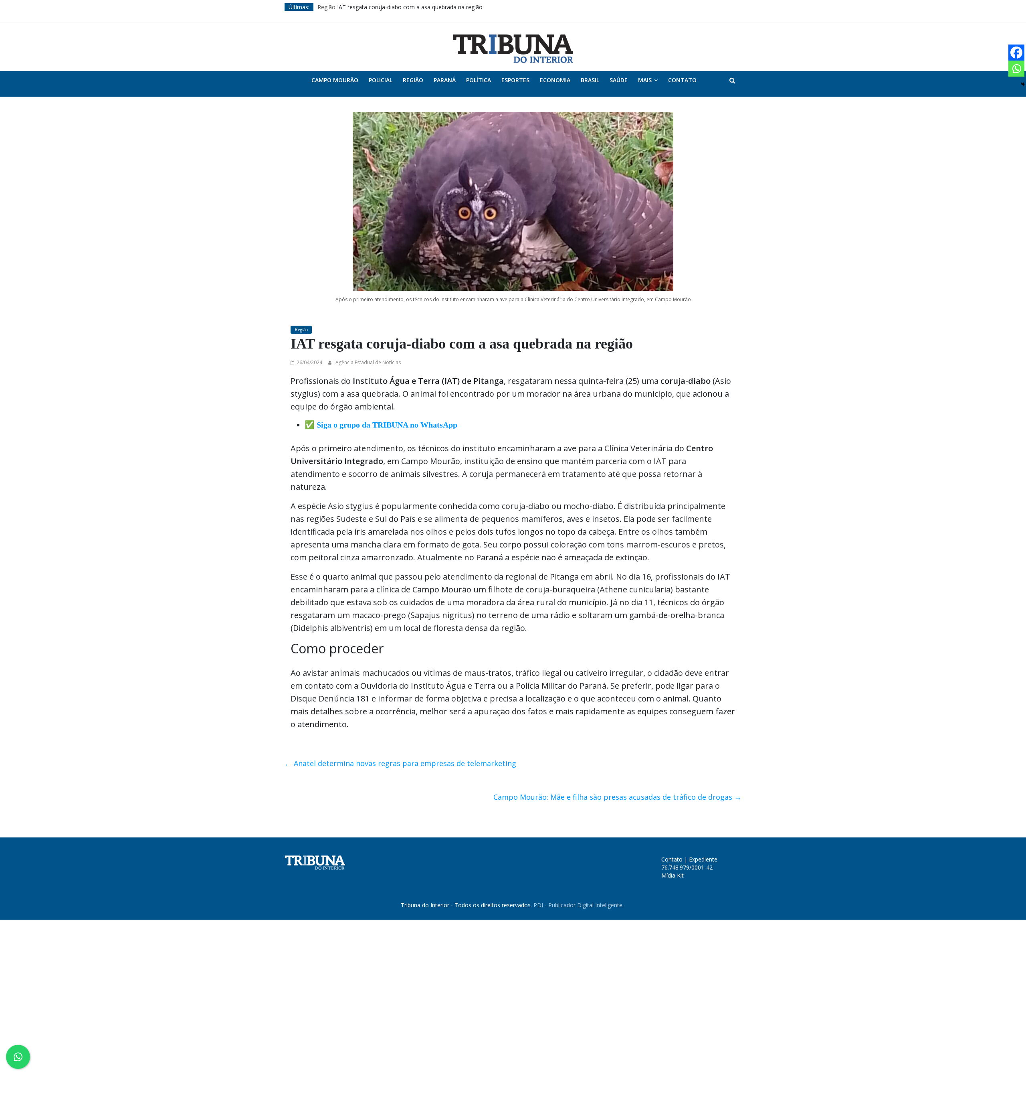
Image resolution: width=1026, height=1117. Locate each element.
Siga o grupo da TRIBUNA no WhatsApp (387, 424)
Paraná (445, 80)
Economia (555, 80)
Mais (645, 80)
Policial (380, 80)
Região (326, 7)
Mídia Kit (672, 875)
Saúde (619, 80)
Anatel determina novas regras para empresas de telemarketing (400, 763)
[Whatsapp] (1016, 69)
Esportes (515, 80)
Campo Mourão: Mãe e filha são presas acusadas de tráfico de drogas (617, 797)
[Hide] (1023, 84)
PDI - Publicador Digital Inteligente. (578, 905)
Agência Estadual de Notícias (368, 362)
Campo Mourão (334, 80)
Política (478, 80)
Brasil (590, 80)
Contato (682, 80)
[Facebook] (1016, 53)
